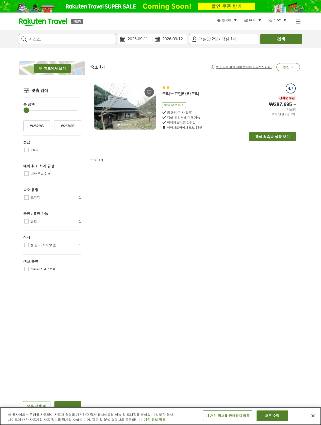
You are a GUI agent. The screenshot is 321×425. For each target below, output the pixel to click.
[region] (160, 416)
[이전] (99, 106)
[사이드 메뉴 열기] (298, 21)
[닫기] (312, 415)
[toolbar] (152, 39)
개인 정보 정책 (155, 419)
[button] (43, 21)
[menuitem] (227, 20)
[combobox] (67, 39)
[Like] (149, 92)
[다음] (150, 106)
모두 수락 (272, 415)
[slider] (26, 110)
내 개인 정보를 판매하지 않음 (228, 415)
